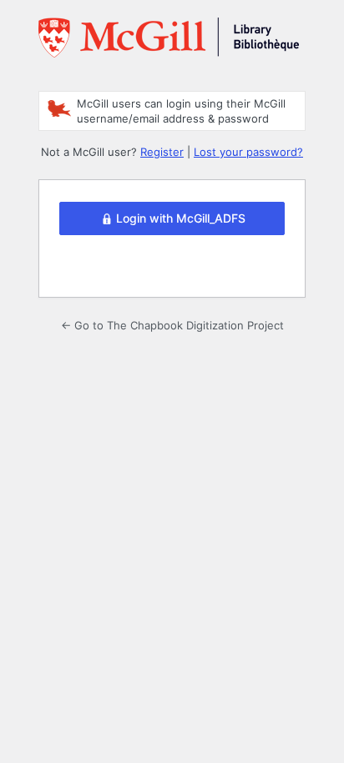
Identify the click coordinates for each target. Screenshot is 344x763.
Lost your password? (248, 151)
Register (162, 151)
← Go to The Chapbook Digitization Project (172, 325)
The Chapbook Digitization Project (168, 44)
